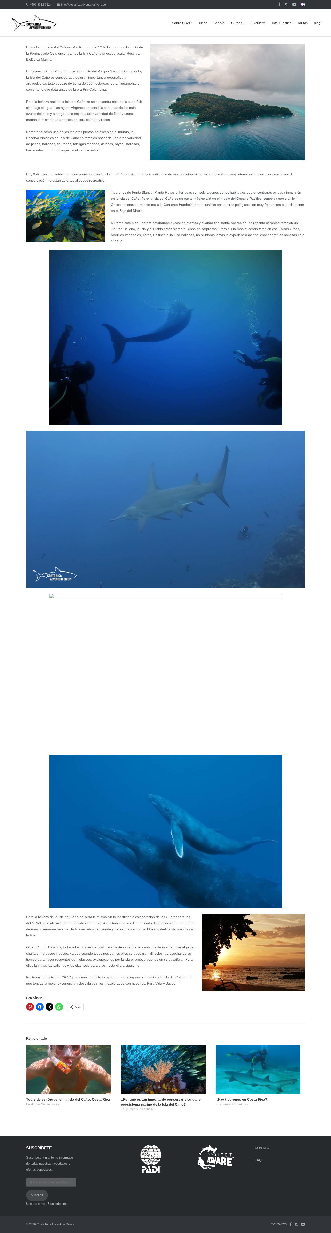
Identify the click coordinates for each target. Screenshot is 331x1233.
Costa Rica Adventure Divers (55, 1224)
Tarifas (303, 23)
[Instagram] (286, 4)
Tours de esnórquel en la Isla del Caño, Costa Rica (68, 1099)
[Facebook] (279, 4)
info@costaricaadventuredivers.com (84, 4)
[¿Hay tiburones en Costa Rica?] (260, 1069)
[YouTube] (294, 4)
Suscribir (37, 1195)
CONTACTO (279, 1224)
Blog (317, 23)
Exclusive (259, 23)
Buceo (202, 23)
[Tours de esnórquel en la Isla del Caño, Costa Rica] (70, 1069)
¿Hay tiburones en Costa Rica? (241, 1099)
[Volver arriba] (319, 1221)
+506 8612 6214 (41, 4)
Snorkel (219, 23)
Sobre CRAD (182, 23)
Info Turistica (282, 23)
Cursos (236, 23)
